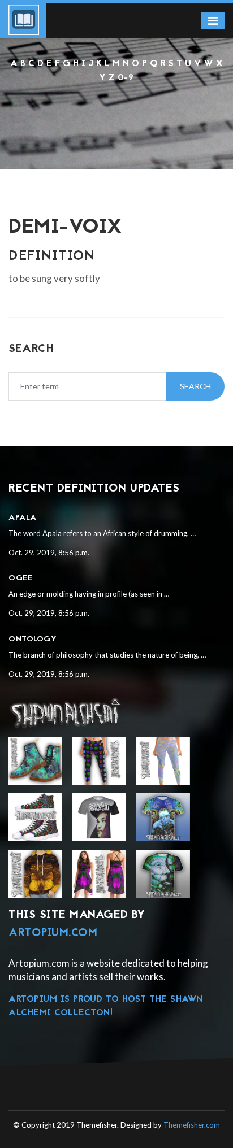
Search (195, 386)
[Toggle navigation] (213, 20)
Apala (22, 518)
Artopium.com (52, 933)
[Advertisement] (116, 115)
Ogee (20, 578)
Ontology (32, 639)
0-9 (126, 78)
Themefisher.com (191, 1124)
